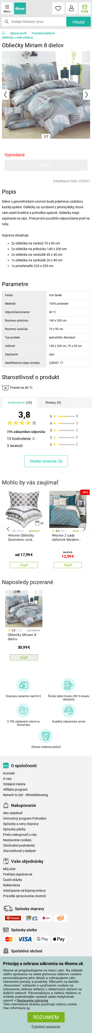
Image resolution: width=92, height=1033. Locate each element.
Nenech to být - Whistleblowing (25, 795)
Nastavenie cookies (17, 840)
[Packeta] (13, 918)
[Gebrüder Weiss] (60, 918)
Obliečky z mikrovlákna (17, 37)
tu (28, 1008)
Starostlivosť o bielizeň (19, 851)
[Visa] (25, 939)
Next (84, 529)
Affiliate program (15, 789)
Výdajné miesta (14, 784)
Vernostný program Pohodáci (24, 818)
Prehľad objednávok (17, 874)
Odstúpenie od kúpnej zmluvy (24, 890)
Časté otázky (12, 880)
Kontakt (9, 773)
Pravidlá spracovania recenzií (24, 896)
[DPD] (46, 918)
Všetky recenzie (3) (46, 461)
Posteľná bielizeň (43, 33)
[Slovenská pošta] (32, 918)
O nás (7, 779)
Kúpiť (46, 165)
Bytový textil (18, 33)
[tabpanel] (46, 95)
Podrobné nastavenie (46, 1026)
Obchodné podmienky (19, 845)
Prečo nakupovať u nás (20, 835)
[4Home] (5, 33)
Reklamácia (11, 885)
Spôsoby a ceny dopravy (21, 824)
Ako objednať (12, 813)
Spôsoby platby (14, 829)
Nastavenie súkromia (32, 1000)
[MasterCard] (9, 939)
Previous (8, 529)
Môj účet (9, 869)
